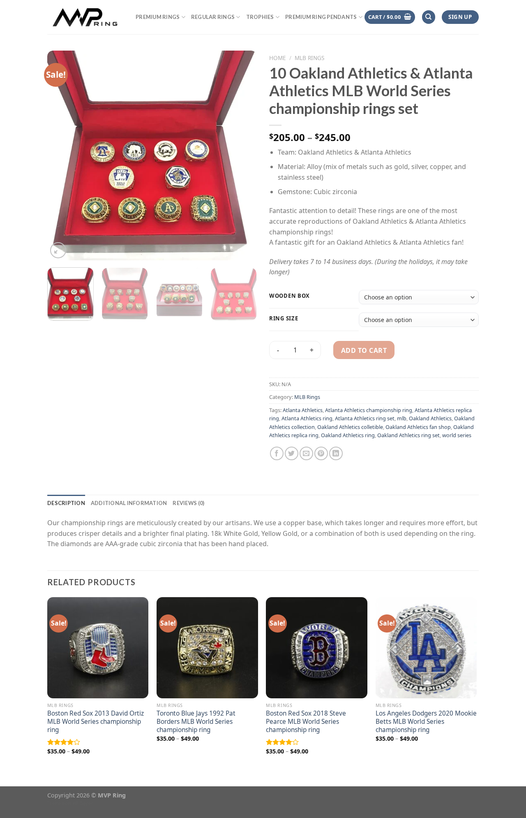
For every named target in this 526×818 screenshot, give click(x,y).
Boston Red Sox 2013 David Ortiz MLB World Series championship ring (95, 721)
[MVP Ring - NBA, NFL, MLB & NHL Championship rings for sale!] (85, 16)
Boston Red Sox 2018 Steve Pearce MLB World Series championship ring (306, 721)
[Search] (428, 17)
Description (66, 503)
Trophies (260, 17)
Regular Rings (213, 17)
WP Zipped (82, 803)
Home (277, 58)
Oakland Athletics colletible (350, 427)
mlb (401, 418)
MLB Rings (309, 58)
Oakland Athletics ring (348, 435)
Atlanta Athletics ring (306, 418)
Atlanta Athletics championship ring (368, 410)
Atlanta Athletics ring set (364, 418)
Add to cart (364, 350)
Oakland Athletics (430, 418)
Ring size (283, 319)
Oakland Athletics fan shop (418, 427)
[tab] (66, 503)
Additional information (129, 503)
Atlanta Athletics (303, 410)
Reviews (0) (188, 503)
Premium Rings (158, 17)
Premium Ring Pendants (321, 17)
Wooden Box (289, 296)
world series (456, 435)
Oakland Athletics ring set (408, 435)
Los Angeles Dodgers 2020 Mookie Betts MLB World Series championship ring (426, 721)
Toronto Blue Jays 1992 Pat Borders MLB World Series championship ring (196, 721)
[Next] (242, 155)
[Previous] (61, 155)
